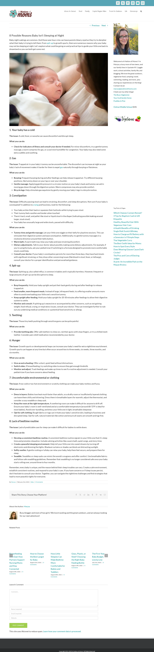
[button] (141, 11)
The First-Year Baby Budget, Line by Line (98, 556)
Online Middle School (123, 107)
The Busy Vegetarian (121, 95)
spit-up (50, 43)
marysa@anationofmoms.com (125, 89)
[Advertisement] (129, 168)
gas (61, 167)
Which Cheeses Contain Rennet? (128, 213)
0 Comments (39, 482)
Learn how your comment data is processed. (62, 631)
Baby (32, 482)
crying (36, 204)
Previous (96, 25)
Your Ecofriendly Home (122, 98)
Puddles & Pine (119, 101)
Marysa (13, 482)
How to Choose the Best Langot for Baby (37, 556)
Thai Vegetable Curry (123, 240)
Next (104, 25)
